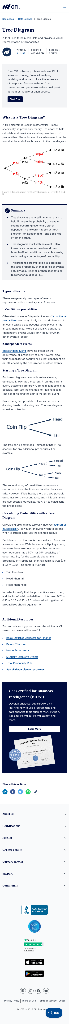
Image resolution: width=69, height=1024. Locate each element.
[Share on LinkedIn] (5, 793)
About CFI (8, 814)
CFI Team (21, 53)
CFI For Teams (12, 850)
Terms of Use (29, 1000)
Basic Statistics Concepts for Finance (28, 637)
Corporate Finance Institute (11, 6)
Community (10, 885)
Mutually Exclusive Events (22, 656)
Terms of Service (47, 1000)
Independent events (14, 350)
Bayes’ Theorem (16, 644)
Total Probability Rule (19, 663)
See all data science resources (25, 669)
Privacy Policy (11, 1000)
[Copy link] (35, 793)
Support (7, 873)
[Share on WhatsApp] (28, 793)
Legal (62, 1000)
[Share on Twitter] (20, 793)
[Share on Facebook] (12, 793)
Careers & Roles (12, 862)
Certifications (11, 826)
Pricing (7, 838)
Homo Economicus (18, 650)
